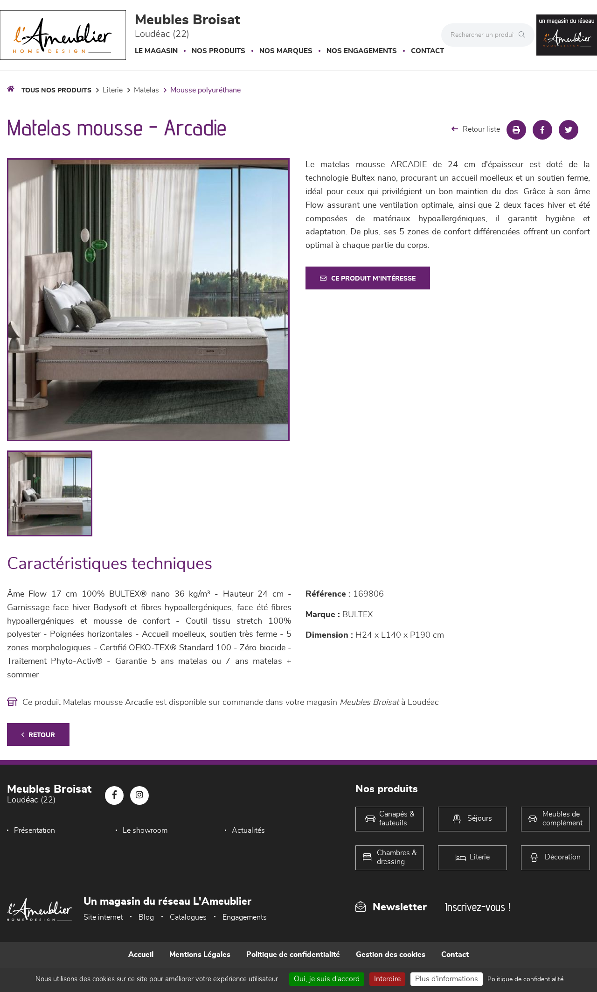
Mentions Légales (199, 954)
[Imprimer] (516, 130)
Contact (427, 51)
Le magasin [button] (156, 51)
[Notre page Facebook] (114, 795)
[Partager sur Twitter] (568, 130)
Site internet (103, 917)
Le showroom (145, 830)
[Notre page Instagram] (139, 795)
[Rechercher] (524, 35)
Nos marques (285, 51)
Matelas (146, 90)
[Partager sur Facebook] (542, 130)
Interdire (387, 979)
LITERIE (113, 90)
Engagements (244, 917)
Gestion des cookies (390, 954)
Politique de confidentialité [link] (525, 979)
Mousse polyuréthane (205, 90)
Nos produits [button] (218, 51)
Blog (146, 917)
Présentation (34, 830)
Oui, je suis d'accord (327, 979)
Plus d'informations (446, 979)
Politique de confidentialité (293, 954)
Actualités (248, 830)
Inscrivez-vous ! (477, 907)
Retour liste (481, 129)
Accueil (140, 954)
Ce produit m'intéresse (373, 278)
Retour (41, 735)
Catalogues (188, 917)
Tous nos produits (56, 90)
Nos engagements (361, 51)
